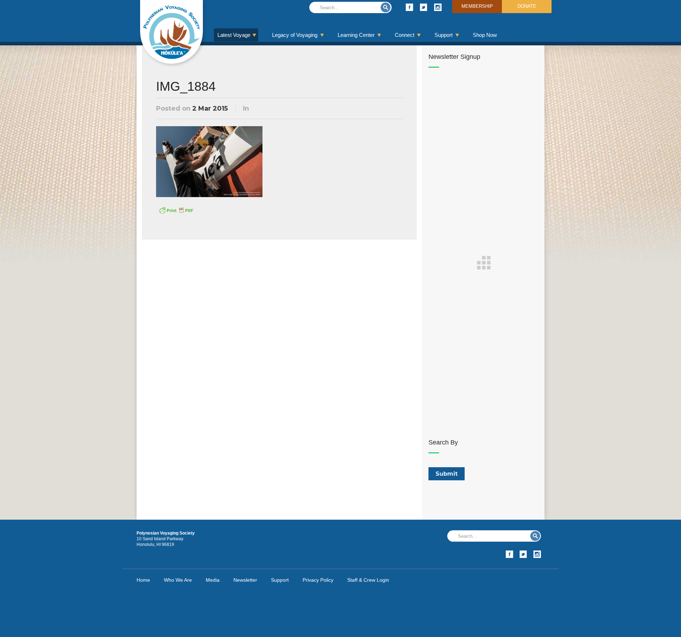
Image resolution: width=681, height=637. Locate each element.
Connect (404, 35)
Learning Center (356, 35)
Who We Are (178, 580)
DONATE (526, 6)
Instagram (438, 7)
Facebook (409, 7)
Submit (386, 7)
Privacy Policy (318, 580)
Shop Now (485, 35)
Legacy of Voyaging (294, 35)
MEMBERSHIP (477, 6)
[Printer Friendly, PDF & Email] (176, 210)
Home (143, 580)
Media (213, 580)
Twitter (423, 7)
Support (443, 35)
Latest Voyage (233, 35)
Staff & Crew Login (368, 580)
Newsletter (245, 580)
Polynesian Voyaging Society (171, 32)
